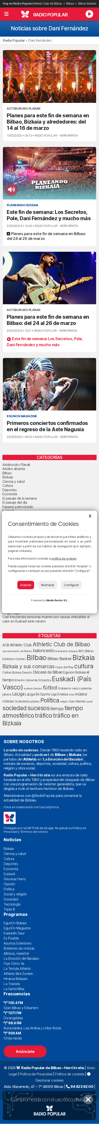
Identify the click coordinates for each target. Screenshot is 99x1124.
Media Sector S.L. (57, 600)
